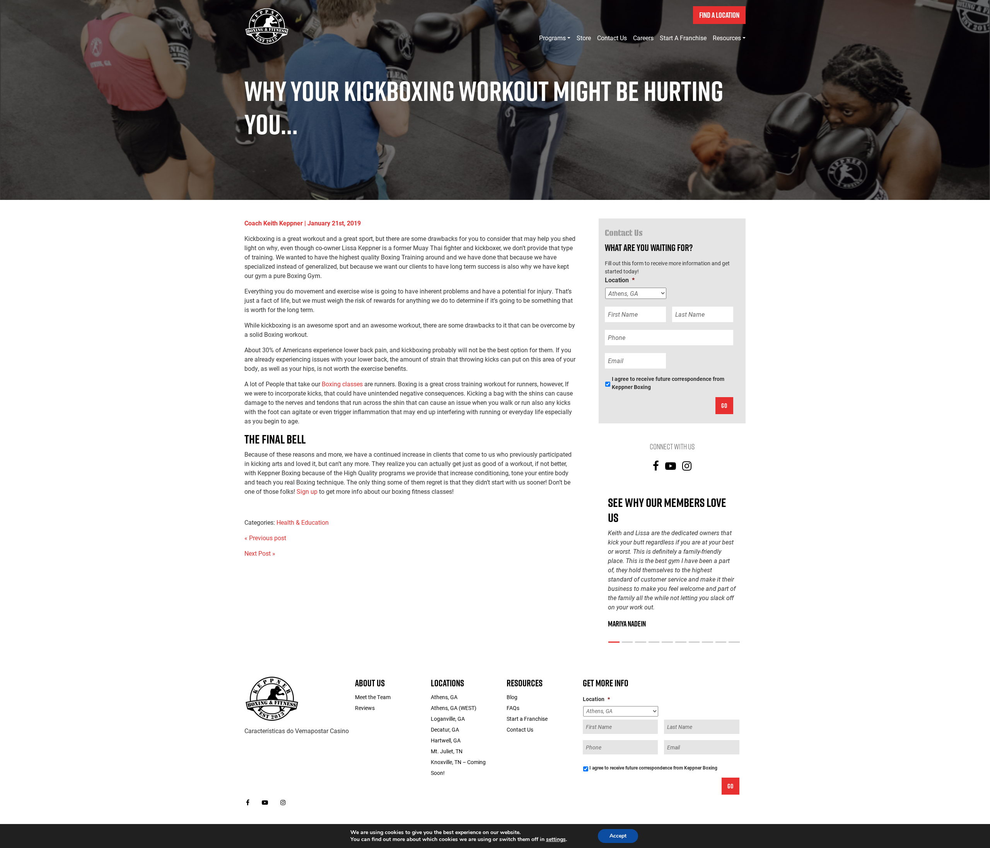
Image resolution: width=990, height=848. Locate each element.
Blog (512, 697)
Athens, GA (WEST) (453, 708)
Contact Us (612, 38)
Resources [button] (727, 38)
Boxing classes (342, 384)
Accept (617, 835)
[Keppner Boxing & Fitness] (271, 698)
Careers (643, 38)
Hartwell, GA (446, 740)
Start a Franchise (683, 38)
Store (584, 38)
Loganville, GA (448, 718)
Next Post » (259, 553)
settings (556, 839)
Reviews (365, 708)
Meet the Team (373, 697)
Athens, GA (444, 697)
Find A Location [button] (719, 15)
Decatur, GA (445, 729)
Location (620, 280)
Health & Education (303, 522)
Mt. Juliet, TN (447, 751)
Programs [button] (552, 38)
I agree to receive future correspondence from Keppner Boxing (668, 383)
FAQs (513, 708)
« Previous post (265, 538)
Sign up (307, 491)
